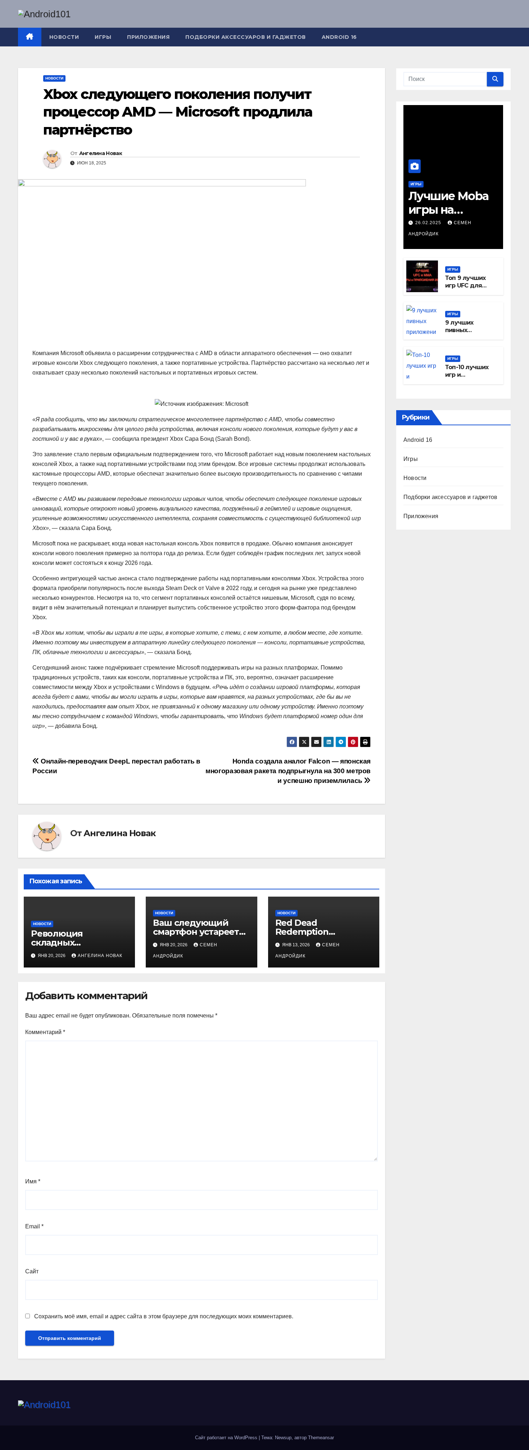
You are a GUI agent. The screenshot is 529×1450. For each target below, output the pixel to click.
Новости (64, 37)
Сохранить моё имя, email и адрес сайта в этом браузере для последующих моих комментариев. (163, 1316)
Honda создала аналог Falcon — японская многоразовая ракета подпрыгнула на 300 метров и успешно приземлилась (288, 770)
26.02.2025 (429, 222)
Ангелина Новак (100, 153)
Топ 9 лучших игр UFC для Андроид (465, 286)
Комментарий (45, 1032)
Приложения (148, 37)
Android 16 (339, 37)
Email (34, 1226)
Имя (32, 1181)
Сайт (32, 1271)
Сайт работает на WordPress (227, 1437)
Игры (103, 37)
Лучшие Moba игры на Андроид (448, 210)
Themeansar (321, 1437)
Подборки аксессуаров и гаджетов (245, 37)
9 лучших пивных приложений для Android (464, 334)
